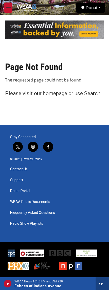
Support (16, 180)
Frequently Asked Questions (32, 213)
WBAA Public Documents (30, 202)
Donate (93, 7)
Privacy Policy (32, 159)
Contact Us (19, 169)
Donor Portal (20, 191)
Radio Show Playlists (26, 223)
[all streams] (102, 283)
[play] (8, 283)
